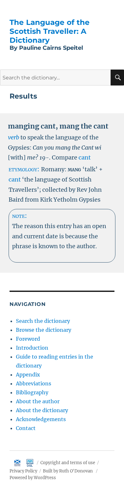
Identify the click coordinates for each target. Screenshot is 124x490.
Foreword (28, 339)
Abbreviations (33, 383)
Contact (26, 428)
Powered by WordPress (33, 477)
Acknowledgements (41, 419)
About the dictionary (42, 410)
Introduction (32, 348)
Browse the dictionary (43, 330)
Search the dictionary (43, 321)
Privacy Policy (23, 471)
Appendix (28, 374)
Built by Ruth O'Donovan (68, 471)
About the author (37, 401)
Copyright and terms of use (67, 462)
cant (85, 157)
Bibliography (32, 392)
